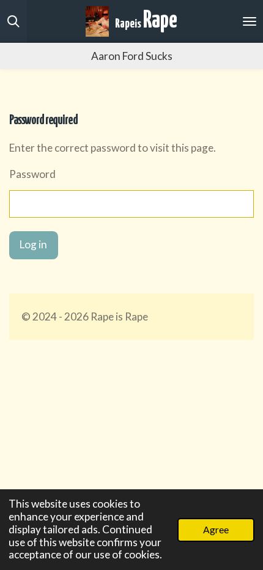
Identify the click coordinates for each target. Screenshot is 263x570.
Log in (33, 244)
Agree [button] (216, 529)
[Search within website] (13, 21)
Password (32, 174)
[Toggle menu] (249, 21)
